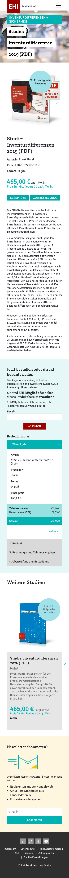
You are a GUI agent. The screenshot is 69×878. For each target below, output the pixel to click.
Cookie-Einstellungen (36, 857)
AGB (17, 852)
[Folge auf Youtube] (46, 841)
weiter (53, 531)
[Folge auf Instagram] (31, 841)
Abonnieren (34, 820)
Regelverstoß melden (51, 848)
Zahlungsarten (46, 852)
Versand (29, 852)
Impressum (10, 848)
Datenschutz (27, 848)
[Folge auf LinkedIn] (23, 841)
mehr (13, 718)
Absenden (34, 426)
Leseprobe (18, 198)
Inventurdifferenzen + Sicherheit (28, 19)
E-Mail (11, 411)
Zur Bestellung (45, 198)
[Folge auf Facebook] (38, 841)
